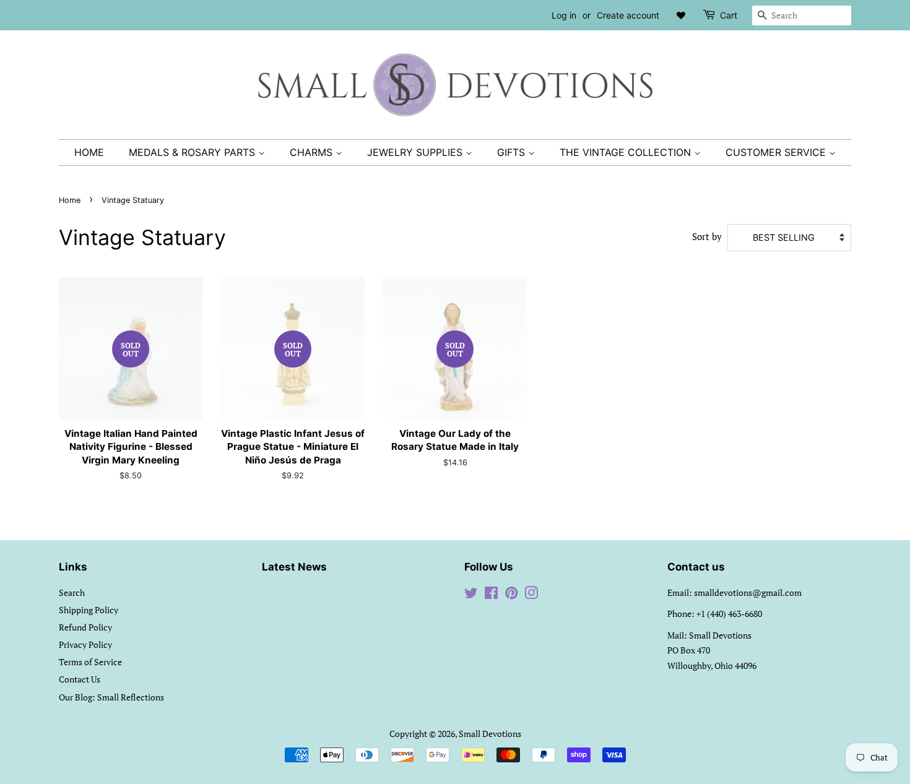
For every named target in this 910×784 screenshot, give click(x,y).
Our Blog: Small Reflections (111, 697)
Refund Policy (85, 627)
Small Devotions (490, 733)
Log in (564, 15)
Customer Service (777, 152)
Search (72, 592)
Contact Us (79, 679)
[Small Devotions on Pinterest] (511, 595)
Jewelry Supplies (416, 152)
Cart (728, 15)
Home (89, 152)
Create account (628, 15)
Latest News (294, 567)
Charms (313, 152)
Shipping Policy (88, 610)
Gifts (512, 152)
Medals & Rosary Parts (193, 152)
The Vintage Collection (627, 152)
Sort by (707, 236)
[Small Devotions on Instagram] (531, 595)
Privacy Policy (85, 644)
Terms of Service (90, 662)
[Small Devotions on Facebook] (491, 595)
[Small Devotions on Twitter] (471, 595)
